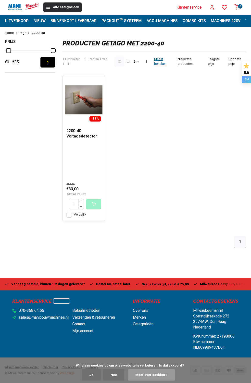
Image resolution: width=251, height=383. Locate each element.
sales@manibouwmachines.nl (44, 317)
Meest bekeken (160, 61)
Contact (78, 324)
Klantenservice (189, 7)
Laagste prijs (214, 61)
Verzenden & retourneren (93, 317)
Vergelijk (80, 214)
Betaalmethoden (86, 310)
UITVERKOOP (17, 21)
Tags (22, 33)
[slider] (8, 50)
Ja (91, 374)
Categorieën (143, 324)
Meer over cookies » (151, 374)
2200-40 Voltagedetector (81, 133)
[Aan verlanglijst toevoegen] (97, 83)
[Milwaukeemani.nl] (23, 7)
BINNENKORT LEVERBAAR (73, 21)
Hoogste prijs (234, 61)
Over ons (140, 310)
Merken (139, 317)
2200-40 (38, 33)
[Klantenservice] (61, 301)
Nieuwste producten (185, 61)
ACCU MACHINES (162, 21)
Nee (114, 374)
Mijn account (82, 331)
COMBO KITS (194, 21)
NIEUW (40, 21)
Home (9, 33)
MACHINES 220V (225, 21)
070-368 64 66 (31, 310)
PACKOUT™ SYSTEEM (121, 21)
